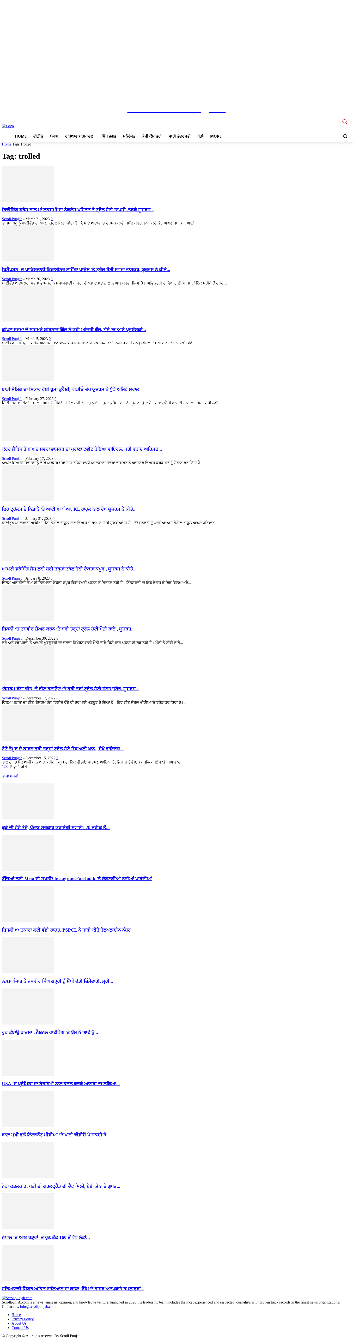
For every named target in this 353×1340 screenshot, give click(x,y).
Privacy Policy (23, 1319)
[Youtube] (335, 118)
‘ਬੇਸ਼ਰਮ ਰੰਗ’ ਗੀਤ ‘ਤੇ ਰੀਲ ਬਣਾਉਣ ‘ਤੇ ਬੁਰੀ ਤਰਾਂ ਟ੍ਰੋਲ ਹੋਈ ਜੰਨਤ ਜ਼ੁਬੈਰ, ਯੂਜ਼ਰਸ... (70, 688)
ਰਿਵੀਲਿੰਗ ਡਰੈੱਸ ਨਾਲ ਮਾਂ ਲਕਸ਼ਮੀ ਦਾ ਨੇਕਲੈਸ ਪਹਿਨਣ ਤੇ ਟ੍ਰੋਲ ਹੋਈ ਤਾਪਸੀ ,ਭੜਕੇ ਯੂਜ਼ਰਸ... (78, 209)
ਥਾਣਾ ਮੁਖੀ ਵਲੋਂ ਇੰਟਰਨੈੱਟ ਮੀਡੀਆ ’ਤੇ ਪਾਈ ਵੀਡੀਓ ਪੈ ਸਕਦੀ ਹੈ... (56, 1134)
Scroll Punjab (12, 219)
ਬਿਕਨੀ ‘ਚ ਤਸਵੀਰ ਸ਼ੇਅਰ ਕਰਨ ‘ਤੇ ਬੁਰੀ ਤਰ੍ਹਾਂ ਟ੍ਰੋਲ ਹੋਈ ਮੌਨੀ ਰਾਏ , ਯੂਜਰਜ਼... (68, 628)
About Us (19, 1323)
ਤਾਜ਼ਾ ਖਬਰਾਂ (10, 776)
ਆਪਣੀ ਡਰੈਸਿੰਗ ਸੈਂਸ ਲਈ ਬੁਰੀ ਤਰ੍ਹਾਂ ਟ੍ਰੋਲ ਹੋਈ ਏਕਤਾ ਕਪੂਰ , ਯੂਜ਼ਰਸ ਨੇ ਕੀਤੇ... (69, 568)
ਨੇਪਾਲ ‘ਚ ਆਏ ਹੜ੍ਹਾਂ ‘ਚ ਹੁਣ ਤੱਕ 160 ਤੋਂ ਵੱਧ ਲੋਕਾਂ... (46, 1237)
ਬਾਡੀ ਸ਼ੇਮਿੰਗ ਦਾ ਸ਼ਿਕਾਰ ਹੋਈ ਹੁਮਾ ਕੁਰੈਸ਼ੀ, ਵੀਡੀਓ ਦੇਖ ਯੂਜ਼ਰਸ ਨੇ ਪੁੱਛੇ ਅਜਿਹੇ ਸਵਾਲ (70, 389)
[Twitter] (328, 118)
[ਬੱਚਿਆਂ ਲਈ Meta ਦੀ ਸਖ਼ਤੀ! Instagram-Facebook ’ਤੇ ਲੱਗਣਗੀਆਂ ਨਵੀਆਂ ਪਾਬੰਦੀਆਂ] (28, 869)
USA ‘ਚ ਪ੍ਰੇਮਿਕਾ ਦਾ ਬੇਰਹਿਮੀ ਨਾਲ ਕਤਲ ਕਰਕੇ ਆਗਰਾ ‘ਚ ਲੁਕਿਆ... (61, 1083)
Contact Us (20, 1328)
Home (6, 144)
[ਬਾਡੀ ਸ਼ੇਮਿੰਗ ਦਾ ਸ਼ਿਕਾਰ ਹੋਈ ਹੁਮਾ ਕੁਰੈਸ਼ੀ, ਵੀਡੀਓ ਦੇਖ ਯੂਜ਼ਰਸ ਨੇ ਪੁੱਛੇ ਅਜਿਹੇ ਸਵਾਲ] (28, 380)
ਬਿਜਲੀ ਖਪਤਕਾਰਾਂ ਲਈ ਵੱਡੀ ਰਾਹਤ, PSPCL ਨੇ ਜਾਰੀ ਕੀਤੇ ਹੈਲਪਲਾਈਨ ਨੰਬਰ (66, 930)
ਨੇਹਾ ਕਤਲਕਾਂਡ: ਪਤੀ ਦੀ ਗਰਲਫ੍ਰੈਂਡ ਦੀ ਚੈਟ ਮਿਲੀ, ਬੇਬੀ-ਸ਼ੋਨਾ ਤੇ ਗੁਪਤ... (61, 1186)
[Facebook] (315, 118)
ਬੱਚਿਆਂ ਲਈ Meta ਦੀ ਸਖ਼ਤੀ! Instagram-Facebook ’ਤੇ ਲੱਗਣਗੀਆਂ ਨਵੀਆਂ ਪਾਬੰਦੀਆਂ (77, 878)
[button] (345, 136)
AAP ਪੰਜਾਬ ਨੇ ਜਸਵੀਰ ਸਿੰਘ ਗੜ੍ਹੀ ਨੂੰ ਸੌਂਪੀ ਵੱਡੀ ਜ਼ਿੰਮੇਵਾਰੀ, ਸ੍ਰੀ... (57, 981)
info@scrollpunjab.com (37, 1306)
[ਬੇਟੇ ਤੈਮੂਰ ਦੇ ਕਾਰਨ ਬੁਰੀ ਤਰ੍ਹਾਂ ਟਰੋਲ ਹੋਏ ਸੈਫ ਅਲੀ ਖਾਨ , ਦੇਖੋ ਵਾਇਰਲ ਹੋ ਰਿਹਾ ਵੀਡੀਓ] (28, 739)
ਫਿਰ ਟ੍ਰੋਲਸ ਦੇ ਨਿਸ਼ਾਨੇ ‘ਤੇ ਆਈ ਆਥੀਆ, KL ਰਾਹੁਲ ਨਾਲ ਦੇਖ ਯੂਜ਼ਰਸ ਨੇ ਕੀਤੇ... (69, 509)
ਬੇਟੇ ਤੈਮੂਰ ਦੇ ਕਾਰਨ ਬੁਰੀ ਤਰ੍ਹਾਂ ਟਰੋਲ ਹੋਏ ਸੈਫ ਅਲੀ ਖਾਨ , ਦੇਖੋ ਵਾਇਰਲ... (63, 748)
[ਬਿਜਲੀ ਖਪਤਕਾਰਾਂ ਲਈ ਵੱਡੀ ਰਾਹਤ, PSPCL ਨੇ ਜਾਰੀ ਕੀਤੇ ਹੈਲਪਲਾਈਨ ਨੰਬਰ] (28, 921)
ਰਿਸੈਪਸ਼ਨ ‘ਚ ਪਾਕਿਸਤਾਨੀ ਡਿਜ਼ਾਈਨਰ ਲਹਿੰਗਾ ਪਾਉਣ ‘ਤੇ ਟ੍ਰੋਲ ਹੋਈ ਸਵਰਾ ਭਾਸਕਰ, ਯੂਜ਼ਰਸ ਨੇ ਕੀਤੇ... (86, 269)
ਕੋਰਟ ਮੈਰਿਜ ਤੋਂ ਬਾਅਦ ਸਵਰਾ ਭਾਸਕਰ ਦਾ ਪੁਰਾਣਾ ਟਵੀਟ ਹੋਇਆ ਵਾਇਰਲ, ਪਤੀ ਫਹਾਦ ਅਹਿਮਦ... (82, 449)
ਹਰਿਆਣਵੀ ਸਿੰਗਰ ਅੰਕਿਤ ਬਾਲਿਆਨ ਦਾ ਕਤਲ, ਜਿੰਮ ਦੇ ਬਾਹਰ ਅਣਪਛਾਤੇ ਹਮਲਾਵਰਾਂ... (73, 1288)
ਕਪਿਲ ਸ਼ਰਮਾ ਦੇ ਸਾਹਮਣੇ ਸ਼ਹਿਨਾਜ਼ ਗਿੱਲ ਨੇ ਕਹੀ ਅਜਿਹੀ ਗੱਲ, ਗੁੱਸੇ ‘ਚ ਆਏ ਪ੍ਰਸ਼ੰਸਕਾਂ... (74, 329)
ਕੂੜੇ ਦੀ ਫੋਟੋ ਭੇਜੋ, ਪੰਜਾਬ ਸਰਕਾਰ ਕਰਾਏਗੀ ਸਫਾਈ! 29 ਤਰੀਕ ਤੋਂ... (56, 827)
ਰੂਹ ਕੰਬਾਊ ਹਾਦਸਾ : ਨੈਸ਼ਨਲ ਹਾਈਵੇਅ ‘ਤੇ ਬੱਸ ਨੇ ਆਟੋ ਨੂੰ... (50, 1032)
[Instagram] (322, 118)
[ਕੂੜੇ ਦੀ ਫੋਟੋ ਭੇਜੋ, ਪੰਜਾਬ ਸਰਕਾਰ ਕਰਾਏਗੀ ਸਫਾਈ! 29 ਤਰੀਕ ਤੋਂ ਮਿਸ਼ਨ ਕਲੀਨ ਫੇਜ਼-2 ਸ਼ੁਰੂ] (28, 818)
